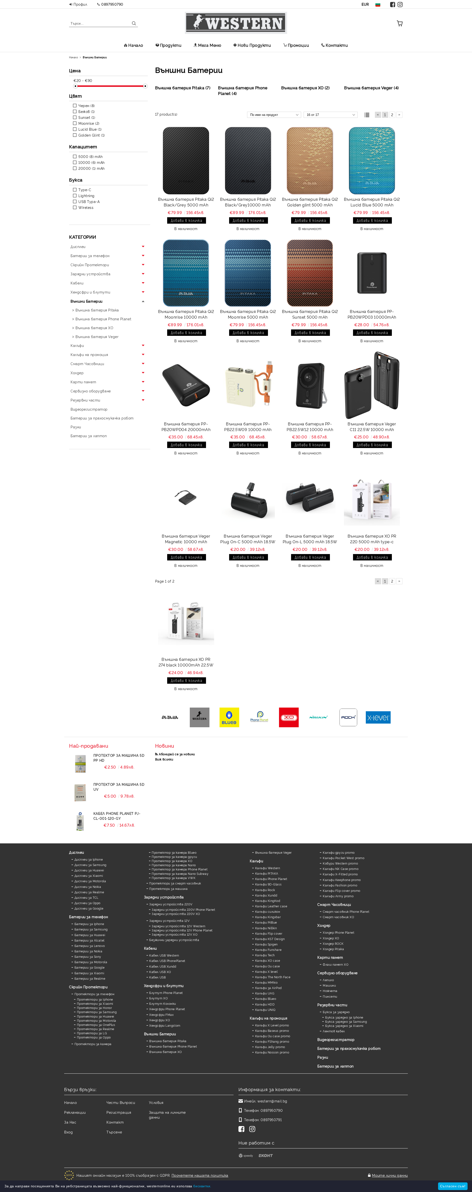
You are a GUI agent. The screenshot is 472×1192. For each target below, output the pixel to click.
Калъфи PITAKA (266, 873)
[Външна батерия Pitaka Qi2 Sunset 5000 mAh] (310, 273)
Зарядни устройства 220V (170, 904)
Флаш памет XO (335, 964)
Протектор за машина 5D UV (118, 786)
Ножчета (330, 991)
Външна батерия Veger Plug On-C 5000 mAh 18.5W (247, 538)
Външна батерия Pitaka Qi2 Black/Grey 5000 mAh (186, 201)
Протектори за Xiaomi (95, 1003)
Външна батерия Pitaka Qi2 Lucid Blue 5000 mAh (372, 201)
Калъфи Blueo (265, 998)
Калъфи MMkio (266, 982)
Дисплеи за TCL (86, 897)
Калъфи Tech (265, 955)
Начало (135, 45)
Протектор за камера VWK (173, 878)
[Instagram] (400, 4)
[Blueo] (229, 718)
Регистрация (118, 1112)
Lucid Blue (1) (90, 129)
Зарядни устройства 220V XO (176, 914)
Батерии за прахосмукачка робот (349, 1048)
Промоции (298, 45)
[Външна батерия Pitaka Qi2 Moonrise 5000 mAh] (248, 273)
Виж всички (164, 759)
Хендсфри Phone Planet (167, 1009)
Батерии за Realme (89, 978)
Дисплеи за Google (88, 908)
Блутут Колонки (162, 1003)
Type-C (84, 189)
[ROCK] (348, 718)
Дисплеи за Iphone (88, 859)
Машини (329, 985)
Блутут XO (158, 998)
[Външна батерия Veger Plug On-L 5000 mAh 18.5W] (310, 497)
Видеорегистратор (335, 1039)
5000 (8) (86, 156)
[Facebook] (393, 4)
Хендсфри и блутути (164, 985)
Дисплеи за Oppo (87, 903)
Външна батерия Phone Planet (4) (242, 90)
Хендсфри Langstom (164, 1025)
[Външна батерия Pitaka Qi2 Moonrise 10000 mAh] (186, 273)
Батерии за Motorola (90, 962)
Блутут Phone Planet (166, 993)
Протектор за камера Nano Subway (180, 873)
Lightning (86, 195)
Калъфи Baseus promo (272, 1030)
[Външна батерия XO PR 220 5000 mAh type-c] (372, 497)
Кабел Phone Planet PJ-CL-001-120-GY (116, 815)
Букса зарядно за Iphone (344, 1017)
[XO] (289, 718)
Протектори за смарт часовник (175, 883)
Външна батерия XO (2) (305, 87)
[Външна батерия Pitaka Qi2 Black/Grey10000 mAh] (248, 160)
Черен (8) (86, 105)
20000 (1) (87, 168)
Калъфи (256, 860)
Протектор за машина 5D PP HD (118, 757)
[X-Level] (378, 718)
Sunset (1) (86, 117)
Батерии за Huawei (89, 935)
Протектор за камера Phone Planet (179, 869)
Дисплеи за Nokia (87, 886)
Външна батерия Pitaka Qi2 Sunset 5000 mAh (310, 314)
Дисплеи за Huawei (89, 870)
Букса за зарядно (336, 1012)
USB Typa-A (89, 201)
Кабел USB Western (164, 955)
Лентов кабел (334, 1031)
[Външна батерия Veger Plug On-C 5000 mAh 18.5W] (248, 497)
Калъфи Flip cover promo (341, 890)
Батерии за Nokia (88, 951)
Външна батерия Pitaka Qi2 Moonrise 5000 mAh (248, 314)
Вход (68, 1132)
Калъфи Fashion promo (340, 885)
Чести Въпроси (120, 1102)
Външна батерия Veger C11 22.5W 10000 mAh (372, 426)
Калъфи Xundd (266, 895)
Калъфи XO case (267, 960)
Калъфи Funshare (268, 949)
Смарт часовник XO (338, 917)
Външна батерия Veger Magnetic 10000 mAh (186, 538)
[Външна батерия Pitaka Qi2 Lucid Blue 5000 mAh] (372, 160)
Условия (156, 1102)
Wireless (85, 207)
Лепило (328, 980)
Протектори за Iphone (95, 999)
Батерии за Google (89, 967)
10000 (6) (87, 162)
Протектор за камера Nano (174, 865)
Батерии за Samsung (91, 929)
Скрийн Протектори (88, 986)
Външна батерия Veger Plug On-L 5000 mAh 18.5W (310, 538)
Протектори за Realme (95, 1029)
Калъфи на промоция (268, 1018)
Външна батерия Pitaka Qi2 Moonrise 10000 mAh (186, 314)
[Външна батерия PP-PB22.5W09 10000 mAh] (248, 385)
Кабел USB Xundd (162, 966)
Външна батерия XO (165, 1052)
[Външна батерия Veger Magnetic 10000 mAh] (186, 497)
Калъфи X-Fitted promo (340, 874)
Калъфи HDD (265, 1004)
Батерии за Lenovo (89, 946)
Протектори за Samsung (97, 1012)
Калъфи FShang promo (272, 1041)
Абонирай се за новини (177, 754)
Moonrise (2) (89, 123)
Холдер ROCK (333, 943)
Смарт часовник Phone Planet (346, 911)
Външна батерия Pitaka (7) (183, 87)
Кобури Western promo (340, 863)
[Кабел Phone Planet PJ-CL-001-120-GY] (80, 822)
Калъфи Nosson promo (272, 1052)
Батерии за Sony (87, 956)
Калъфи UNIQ (265, 1009)
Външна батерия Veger (273, 852)
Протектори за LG (92, 1033)
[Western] (199, 718)
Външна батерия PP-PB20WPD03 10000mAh (372, 314)
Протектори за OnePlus (96, 1024)
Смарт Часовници (334, 904)
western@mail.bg (272, 1101)
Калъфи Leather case (271, 906)
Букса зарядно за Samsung (346, 1021)
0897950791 (271, 1119)
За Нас (70, 1122)
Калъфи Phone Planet (271, 879)
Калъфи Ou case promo (272, 1036)
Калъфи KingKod (267, 900)
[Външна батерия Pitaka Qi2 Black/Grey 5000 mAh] (186, 160)
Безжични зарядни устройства (174, 940)
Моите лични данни (390, 1175)
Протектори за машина (168, 888)
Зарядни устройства (164, 897)
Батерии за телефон (88, 916)
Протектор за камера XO (172, 861)
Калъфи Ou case (267, 966)
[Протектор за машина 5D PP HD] (80, 764)
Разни (322, 1057)
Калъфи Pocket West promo (343, 858)
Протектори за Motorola (96, 1020)
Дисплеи (76, 852)
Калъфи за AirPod (268, 988)
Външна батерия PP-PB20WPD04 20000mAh (186, 426)
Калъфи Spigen (266, 944)
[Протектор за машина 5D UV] (80, 793)
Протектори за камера (93, 1044)
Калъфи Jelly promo (270, 1047)
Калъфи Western (267, 868)
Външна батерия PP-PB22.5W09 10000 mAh (248, 426)
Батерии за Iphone (89, 924)
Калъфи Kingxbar (268, 917)
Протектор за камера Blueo (174, 852)
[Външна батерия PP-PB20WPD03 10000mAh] (372, 273)
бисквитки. (202, 1186)
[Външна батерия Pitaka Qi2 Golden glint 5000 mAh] (310, 160)
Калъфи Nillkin (266, 928)
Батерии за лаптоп (335, 1066)
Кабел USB (157, 977)
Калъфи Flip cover (268, 933)
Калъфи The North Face (272, 977)
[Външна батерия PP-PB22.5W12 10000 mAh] (310, 385)
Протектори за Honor (94, 1008)
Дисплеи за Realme (89, 892)
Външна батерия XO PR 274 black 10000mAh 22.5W (186, 661)
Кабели (150, 948)
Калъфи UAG (264, 993)
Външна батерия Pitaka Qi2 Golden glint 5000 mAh (310, 201)
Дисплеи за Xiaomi (88, 875)
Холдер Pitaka (333, 949)
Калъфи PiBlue (266, 922)
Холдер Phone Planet (338, 932)
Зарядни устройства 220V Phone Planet (183, 909)
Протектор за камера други (174, 856)
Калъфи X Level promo (272, 1025)
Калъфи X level (266, 971)
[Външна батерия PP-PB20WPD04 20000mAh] (186, 385)
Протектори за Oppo (94, 1037)
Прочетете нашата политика (200, 1175)
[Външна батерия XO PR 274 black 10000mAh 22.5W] (186, 621)
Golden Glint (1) (91, 135)
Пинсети (330, 996)
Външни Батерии (160, 1033)
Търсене (114, 1132)
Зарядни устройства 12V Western (179, 926)
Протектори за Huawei (95, 1016)
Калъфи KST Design (270, 939)
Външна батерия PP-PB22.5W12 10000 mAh (310, 426)
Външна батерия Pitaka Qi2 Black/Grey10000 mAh (248, 201)
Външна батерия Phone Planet (173, 1046)
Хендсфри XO (159, 1020)
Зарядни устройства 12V (169, 920)
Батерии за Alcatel (89, 940)
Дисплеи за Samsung (90, 865)
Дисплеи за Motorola (90, 881)
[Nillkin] (318, 718)
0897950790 (112, 4)
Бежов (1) (86, 111)
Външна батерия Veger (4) (371, 87)
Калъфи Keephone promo (342, 880)
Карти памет (330, 957)
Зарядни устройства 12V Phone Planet (182, 930)
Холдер (323, 925)
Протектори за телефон (94, 994)
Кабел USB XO (160, 972)
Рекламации (75, 1112)
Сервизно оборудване (337, 972)
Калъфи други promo (339, 852)
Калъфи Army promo (338, 896)
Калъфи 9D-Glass (268, 884)
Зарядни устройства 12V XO (174, 934)
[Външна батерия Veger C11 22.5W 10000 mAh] (372, 385)
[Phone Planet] (259, 718)
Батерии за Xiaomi (89, 973)
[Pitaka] (170, 718)
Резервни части (332, 1004)
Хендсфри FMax (161, 1014)
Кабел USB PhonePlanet (167, 961)
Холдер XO (331, 938)
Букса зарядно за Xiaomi (344, 1025)
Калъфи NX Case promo (340, 869)
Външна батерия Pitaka (168, 1041)
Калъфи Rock (265, 890)
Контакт (115, 1122)
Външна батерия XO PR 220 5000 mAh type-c (372, 538)
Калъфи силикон (267, 911)
